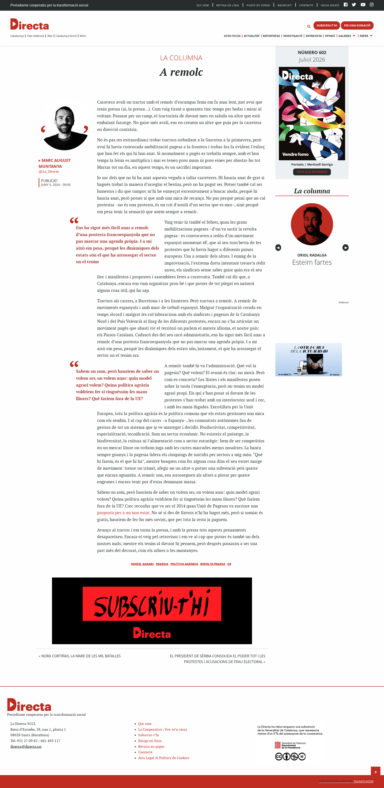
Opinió (330, 36)
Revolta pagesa (212, 564)
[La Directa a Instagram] (372, 5)
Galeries (344, 36)
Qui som (145, 724)
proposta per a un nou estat (123, 512)
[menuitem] (17, 36)
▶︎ (347, 248)
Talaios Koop (346, 781)
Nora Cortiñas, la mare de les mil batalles (81, 656)
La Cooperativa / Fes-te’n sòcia (162, 730)
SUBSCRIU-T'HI (327, 25)
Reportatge (271, 36)
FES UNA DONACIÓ (357, 25)
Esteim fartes (312, 262)
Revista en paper (151, 747)
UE (229, 564)
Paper (364, 36)
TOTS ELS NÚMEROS (312, 172)
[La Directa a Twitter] (354, 5)
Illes (49, 36)
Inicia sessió (330, 5)
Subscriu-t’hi (148, 735)
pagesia (162, 564)
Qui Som (203, 5)
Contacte (306, 5)
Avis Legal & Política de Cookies (163, 758)
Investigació (292, 36)
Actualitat (252, 36)
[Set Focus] (308, 26)
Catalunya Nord (66, 36)
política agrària (184, 564)
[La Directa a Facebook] (346, 5)
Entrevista (314, 36)
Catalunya (17, 36)
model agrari (142, 564)
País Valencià (35, 36)
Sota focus (232, 36)
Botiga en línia (227, 5)
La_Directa (50, 172)
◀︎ (279, 248)
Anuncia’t (285, 5)
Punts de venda (258, 5)
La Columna (181, 57)
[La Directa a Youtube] (363, 5)
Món (83, 36)
